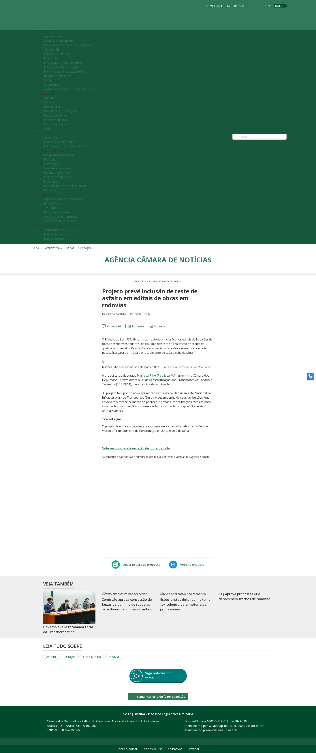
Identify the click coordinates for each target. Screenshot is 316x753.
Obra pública (92, 657)
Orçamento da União (58, 177)
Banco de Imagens (56, 212)
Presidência (52, 107)
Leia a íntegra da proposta (141, 565)
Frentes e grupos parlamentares (66, 146)
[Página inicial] (55, 15)
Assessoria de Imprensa (60, 217)
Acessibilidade (214, 6)
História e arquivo (56, 124)
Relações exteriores (57, 76)
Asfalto (51, 657)
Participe (50, 190)
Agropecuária (53, 36)
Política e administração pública (65, 71)
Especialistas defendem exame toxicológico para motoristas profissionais (185, 604)
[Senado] (258, 5)
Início (36, 248)
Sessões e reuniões (57, 168)
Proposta (138, 326)
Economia (50, 58)
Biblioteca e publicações (60, 111)
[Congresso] (251, 5)
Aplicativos (175, 749)
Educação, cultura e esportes (63, 63)
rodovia (113, 657)
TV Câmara (51, 208)
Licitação (70, 657)
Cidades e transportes (59, 41)
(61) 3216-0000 (234, 726)
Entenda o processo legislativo (65, 186)
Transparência (54, 230)
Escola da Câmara (56, 115)
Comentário (115, 326)
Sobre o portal (127, 749)
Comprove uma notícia (59, 221)
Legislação (51, 181)
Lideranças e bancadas (59, 142)
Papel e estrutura (56, 120)
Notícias (69, 248)
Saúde (48, 80)
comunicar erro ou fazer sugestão (160, 697)
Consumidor (52, 49)
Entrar (279, 6)
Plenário (50, 159)
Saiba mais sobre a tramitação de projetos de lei (136, 448)
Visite (48, 129)
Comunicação (52, 248)
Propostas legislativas (59, 155)
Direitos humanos (56, 54)
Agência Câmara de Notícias (63, 199)
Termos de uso (152, 749)
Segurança (51, 85)
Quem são (51, 137)
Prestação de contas (58, 234)
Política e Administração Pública (158, 281)
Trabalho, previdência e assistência (68, 89)
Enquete (159, 326)
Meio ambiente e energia (61, 67)
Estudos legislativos (57, 173)
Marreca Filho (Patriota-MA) (156, 375)
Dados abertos (54, 239)
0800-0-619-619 (217, 721)
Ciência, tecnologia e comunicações (68, 45)
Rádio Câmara (53, 203)
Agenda (49, 98)
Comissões (51, 164)
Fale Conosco (235, 6)
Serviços (49, 102)
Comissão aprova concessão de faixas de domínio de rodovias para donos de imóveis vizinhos (127, 604)
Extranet (193, 749)
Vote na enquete (192, 565)
